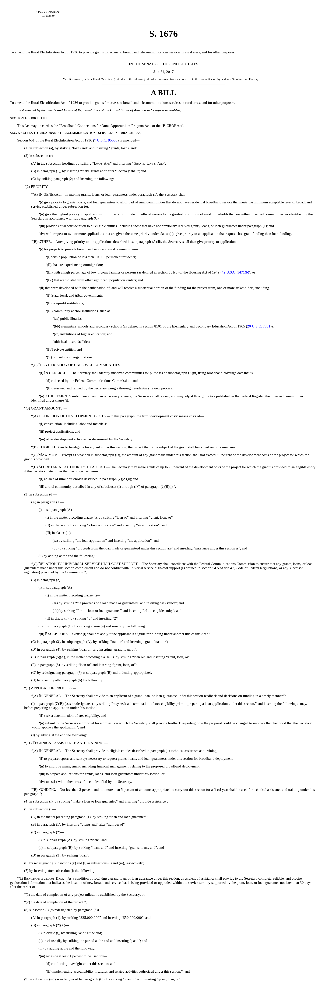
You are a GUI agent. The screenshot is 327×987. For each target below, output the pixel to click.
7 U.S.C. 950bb (106, 140)
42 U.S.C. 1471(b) (235, 272)
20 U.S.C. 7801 (258, 326)
